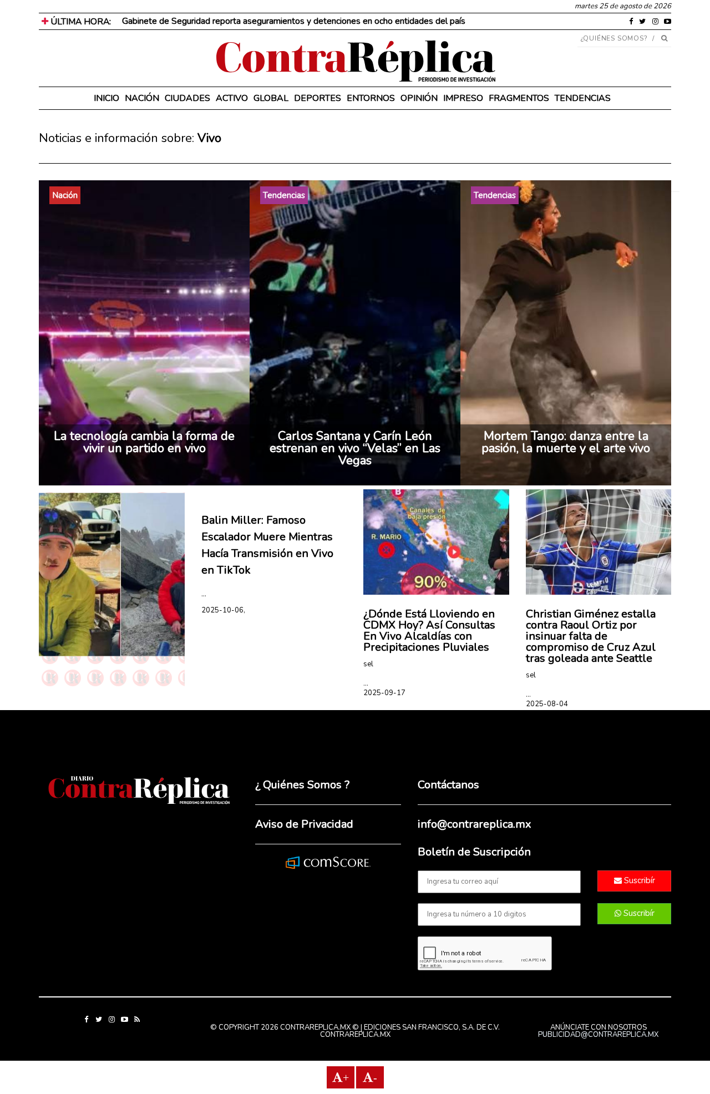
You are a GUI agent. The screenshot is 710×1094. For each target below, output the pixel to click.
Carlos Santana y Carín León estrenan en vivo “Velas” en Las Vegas (355, 448)
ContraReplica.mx (355, 1035)
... (203, 594)
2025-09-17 (384, 693)
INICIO (106, 98)
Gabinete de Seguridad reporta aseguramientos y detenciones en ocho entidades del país (293, 21)
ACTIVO (232, 98)
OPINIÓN (419, 98)
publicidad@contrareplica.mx (598, 1035)
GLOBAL (270, 98)
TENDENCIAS (583, 98)
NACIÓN (142, 98)
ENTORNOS (371, 98)
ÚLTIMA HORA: (79, 22)
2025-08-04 (547, 704)
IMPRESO (463, 98)
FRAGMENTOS (519, 98)
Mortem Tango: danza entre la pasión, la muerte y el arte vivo (565, 442)
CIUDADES (187, 98)
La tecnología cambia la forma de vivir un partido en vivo (144, 442)
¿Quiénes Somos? (614, 38)
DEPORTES (317, 98)
